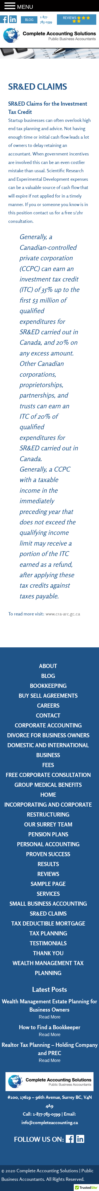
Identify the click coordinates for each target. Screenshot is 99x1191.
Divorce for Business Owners (48, 735)
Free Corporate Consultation (48, 774)
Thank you (48, 953)
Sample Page (48, 883)
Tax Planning (48, 933)
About (48, 665)
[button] (10, 6)
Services (48, 893)
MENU (25, 7)
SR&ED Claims (48, 913)
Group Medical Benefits (48, 784)
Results (48, 864)
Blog (29, 20)
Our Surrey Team (48, 824)
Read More (50, 1017)
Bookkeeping (48, 685)
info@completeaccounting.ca (49, 1122)
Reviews (70, 18)
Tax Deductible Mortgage (48, 923)
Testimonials (48, 943)
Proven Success (48, 854)
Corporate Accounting (48, 725)
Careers (48, 705)
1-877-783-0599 (47, 1114)
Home (48, 794)
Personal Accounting (48, 844)
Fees (48, 765)
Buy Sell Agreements (48, 695)
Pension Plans (48, 834)
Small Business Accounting (48, 903)
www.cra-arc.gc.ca (63, 614)
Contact (48, 715)
